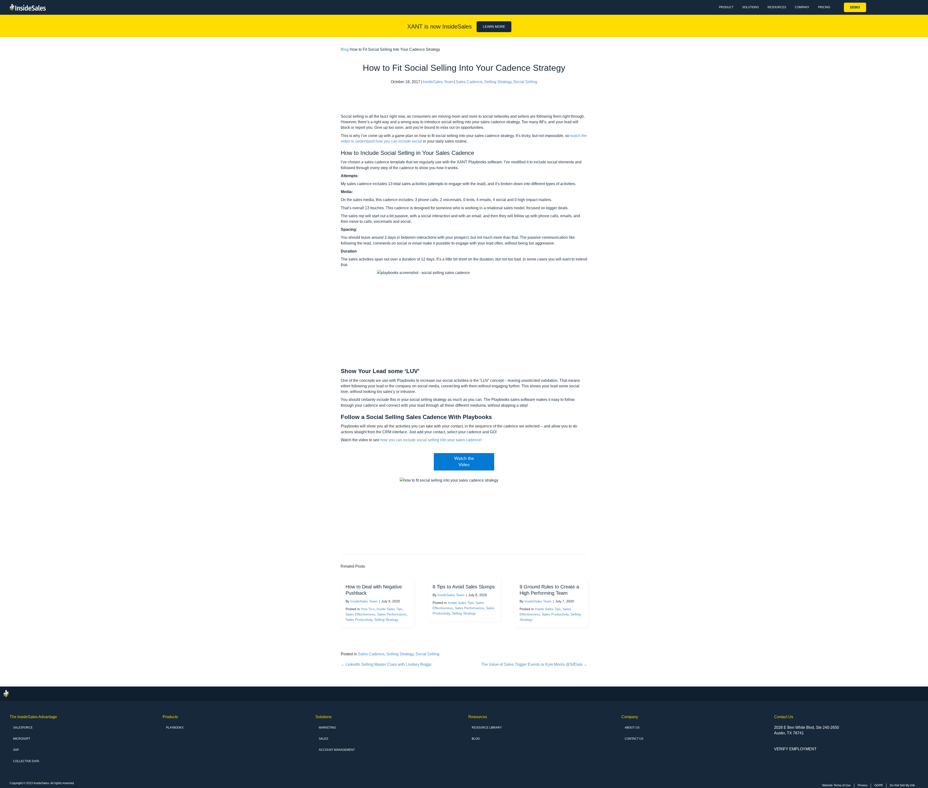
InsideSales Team (438, 82)
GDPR (878, 785)
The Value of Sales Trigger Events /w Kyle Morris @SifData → (534, 664)
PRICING (824, 7)
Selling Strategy (497, 82)
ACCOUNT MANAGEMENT (337, 750)
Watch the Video (464, 461)
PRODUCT (726, 7)
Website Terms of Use (836, 785)
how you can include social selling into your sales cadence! (431, 440)
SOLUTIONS (750, 7)
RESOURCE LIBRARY (487, 727)
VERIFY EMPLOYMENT (795, 749)
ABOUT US (632, 727)
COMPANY (802, 7)
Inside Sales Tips (389, 609)
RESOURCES (777, 7)
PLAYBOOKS (174, 727)
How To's (368, 609)
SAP (16, 750)
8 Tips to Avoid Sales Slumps (464, 586)
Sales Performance (391, 614)
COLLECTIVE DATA (26, 761)
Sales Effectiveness (360, 614)
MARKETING (327, 727)
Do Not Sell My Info (902, 785)
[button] (855, 7)
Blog (345, 49)
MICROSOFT (21, 738)
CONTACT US (634, 738)
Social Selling (525, 82)
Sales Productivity (359, 620)
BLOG (476, 738)
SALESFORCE (23, 727)
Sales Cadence (469, 82)
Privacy (862, 785)
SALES (323, 738)
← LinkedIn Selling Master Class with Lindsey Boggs (386, 664)
